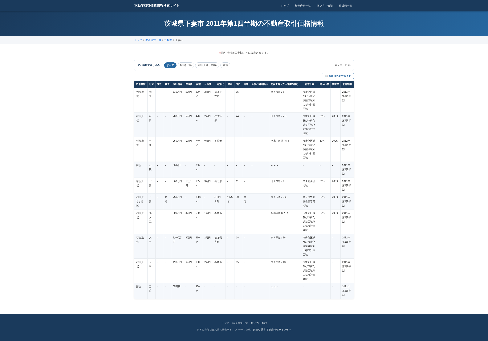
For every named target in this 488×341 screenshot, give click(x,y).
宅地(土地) (186, 65)
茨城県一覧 (345, 5)
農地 (225, 65)
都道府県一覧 (303, 5)
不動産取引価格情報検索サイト (157, 5)
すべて (170, 65)
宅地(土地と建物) (207, 65)
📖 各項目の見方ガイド (338, 76)
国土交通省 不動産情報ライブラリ (272, 329)
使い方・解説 (325, 5)
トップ (285, 5)
